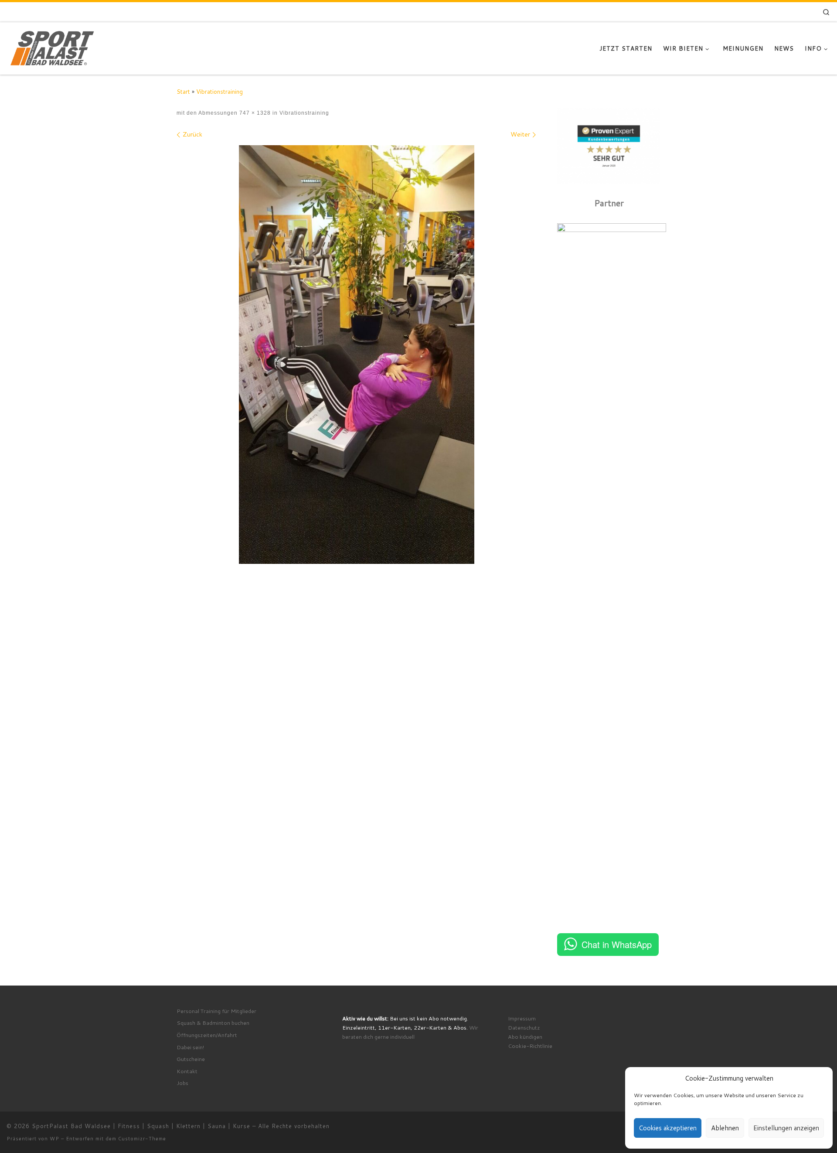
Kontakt (187, 1071)
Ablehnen (725, 1128)
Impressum (522, 1018)
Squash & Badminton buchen (213, 1023)
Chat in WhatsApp (617, 944)
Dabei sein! (190, 1047)
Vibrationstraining (219, 91)
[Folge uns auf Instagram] (774, 12)
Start (183, 91)
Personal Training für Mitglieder (216, 1011)
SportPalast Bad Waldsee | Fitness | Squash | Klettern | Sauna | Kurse (141, 1126)
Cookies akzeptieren (668, 1128)
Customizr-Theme (142, 1138)
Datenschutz (524, 1027)
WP (54, 1138)
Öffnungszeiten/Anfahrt (207, 1035)
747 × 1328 (254, 113)
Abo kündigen (525, 1036)
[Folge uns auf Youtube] (794, 12)
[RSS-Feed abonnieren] (806, 12)
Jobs (182, 1083)
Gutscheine (191, 1059)
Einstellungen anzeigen (786, 1128)
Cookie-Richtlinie (530, 1046)
